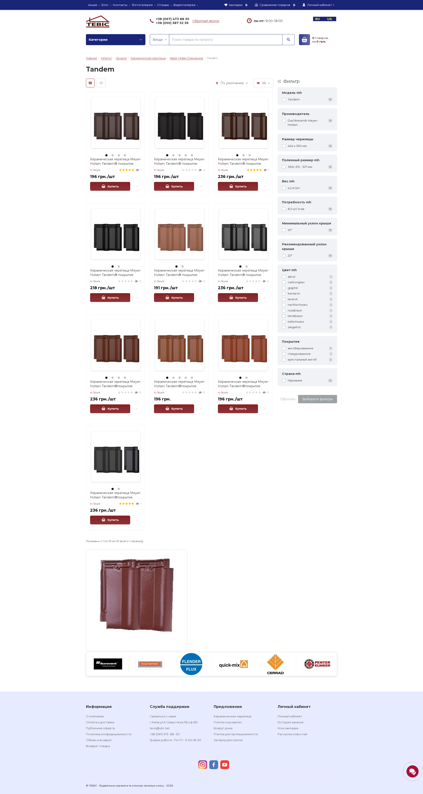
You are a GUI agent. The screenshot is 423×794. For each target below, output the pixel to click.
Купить (112, 186)
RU (318, 19)
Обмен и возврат (99, 740)
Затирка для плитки (228, 740)
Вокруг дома (223, 728)
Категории (98, 40)
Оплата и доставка (100, 722)
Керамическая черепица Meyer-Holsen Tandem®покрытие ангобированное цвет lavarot (243, 386)
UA (330, 19)
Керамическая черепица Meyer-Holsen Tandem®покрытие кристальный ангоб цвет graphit (115, 497)
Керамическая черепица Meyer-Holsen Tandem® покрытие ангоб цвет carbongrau (243, 274)
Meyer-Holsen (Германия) (186, 58)
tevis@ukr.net (160, 728)
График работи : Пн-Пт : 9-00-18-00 (175, 740)
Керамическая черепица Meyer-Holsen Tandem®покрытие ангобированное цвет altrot (179, 386)
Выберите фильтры (317, 399)
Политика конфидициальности (109, 734)
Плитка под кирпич (228, 722)
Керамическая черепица (148, 58)
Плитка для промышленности (236, 734)
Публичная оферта (100, 728)
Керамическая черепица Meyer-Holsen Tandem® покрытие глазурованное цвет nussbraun (243, 163)
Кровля (121, 58)
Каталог (106, 58)
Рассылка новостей (292, 734)
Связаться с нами (163, 716)
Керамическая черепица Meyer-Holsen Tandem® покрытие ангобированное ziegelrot (179, 274)
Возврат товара (98, 746)
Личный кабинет (290, 716)
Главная (91, 58)
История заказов (290, 722)
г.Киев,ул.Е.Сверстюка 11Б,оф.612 (174, 722)
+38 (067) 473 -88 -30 (165, 734)
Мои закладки (288, 728)
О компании (95, 716)
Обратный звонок (205, 20)
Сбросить (287, 399)
